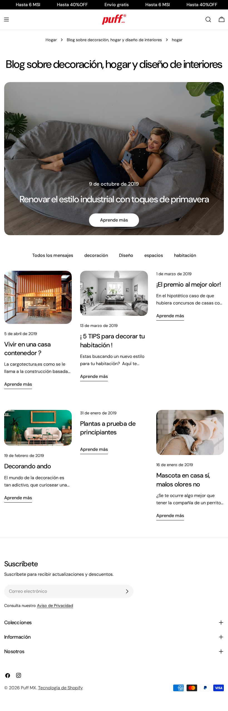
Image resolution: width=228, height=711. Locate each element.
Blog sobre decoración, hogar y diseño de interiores (114, 39)
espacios (153, 255)
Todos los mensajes (52, 255)
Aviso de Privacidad (55, 605)
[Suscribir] (127, 591)
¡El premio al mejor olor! (188, 284)
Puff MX (28, 688)
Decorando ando (27, 466)
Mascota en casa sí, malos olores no (183, 479)
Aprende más (114, 220)
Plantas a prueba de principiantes (107, 427)
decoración (96, 255)
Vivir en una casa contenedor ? (27, 348)
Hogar (51, 39)
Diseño (126, 255)
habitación (185, 255)
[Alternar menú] (6, 19)
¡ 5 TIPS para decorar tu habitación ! (112, 340)
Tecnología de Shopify (60, 688)
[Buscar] (208, 19)
